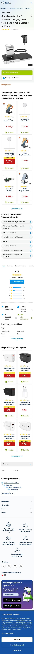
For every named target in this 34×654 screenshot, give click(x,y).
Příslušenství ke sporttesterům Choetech (13, 256)
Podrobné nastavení (17, 645)
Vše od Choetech (6, 12)
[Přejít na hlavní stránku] (6, 3)
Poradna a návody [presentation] (20, 266)
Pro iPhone (14, 489)
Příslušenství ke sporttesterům (13, 250)
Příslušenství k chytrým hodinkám (14, 222)
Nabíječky (28, 8)
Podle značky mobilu (14, 487)
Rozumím (17, 639)
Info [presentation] (4, 266)
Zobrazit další (15, 208)
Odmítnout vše (17, 650)
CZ (5, 575)
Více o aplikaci (9, 594)
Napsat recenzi (18, 281)
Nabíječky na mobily (9, 232)
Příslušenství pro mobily (16, 8)
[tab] (3, 266)
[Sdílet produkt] (31, 15)
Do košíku (10, 132)
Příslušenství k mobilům (11, 483)
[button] (17, 501)
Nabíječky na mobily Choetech (13, 237)
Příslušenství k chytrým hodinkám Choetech (14, 227)
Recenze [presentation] (10, 266)
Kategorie (6, 464)
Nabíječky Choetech (9, 246)
